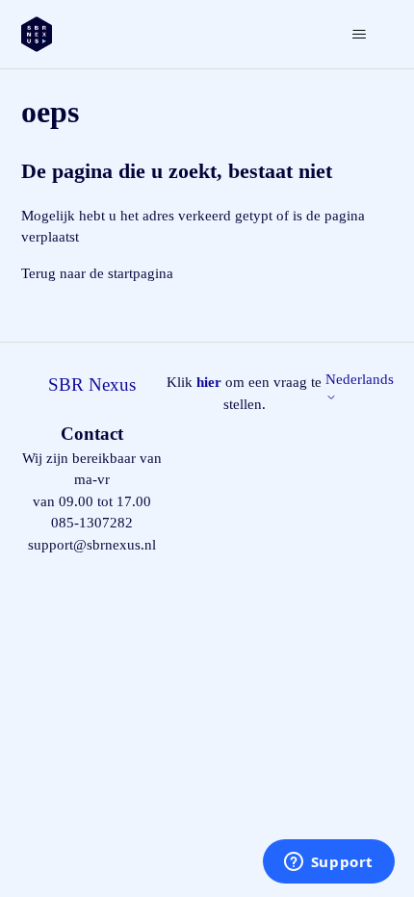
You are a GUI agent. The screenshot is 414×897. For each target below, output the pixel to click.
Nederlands (359, 379)
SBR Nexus (92, 384)
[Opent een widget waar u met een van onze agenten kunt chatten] (328, 863)
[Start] (36, 34)
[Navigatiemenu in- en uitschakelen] (359, 34)
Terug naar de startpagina (97, 273)
